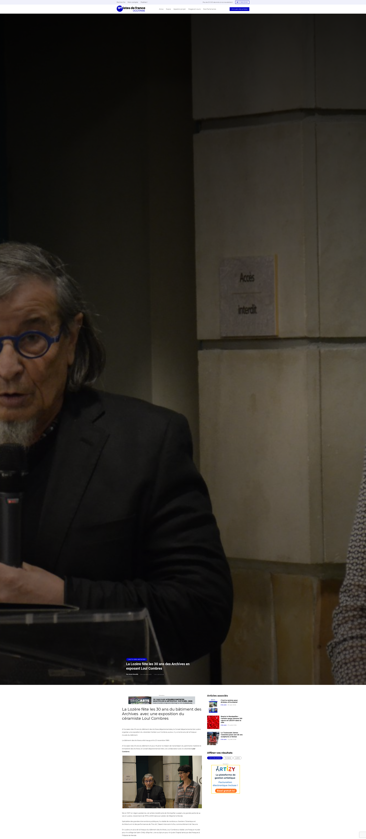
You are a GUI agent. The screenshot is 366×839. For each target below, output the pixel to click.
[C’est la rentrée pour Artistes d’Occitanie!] (213, 706)
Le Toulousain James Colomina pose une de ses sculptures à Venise (232, 735)
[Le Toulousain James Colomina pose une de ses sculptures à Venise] (213, 738)
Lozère (237, 758)
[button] (121, 2)
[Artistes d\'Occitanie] (131, 9)
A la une (223, 705)
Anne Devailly (133, 674)
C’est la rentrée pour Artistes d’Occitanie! (229, 701)
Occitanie (228, 758)
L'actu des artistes (136, 659)
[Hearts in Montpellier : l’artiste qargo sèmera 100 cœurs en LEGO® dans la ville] (213, 722)
